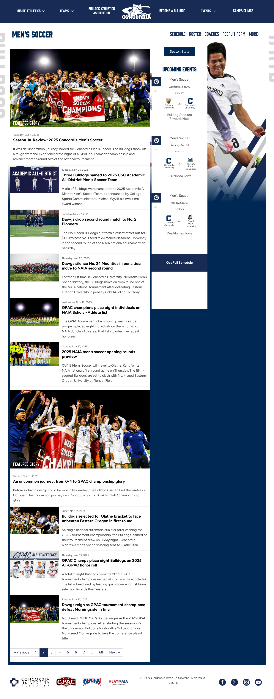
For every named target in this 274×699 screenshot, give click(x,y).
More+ (254, 33)
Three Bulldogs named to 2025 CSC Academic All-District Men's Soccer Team (103, 177)
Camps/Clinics (243, 10)
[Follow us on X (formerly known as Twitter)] (234, 682)
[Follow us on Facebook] (222, 682)
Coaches (212, 33)
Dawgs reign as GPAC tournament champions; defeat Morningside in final (103, 607)
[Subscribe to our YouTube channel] (258, 682)
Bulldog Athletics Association (102, 10)
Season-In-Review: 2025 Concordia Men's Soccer (58, 140)
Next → (114, 652)
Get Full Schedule (179, 263)
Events (206, 10)
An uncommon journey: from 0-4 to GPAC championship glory (69, 481)
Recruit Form (234, 33)
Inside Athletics (29, 10)
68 (101, 652)
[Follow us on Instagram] (246, 682)
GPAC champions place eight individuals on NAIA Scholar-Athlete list (101, 310)
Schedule (177, 33)
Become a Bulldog (172, 10)
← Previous (21, 652)
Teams (64, 10)
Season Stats (179, 51)
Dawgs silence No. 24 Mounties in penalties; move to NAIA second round (101, 265)
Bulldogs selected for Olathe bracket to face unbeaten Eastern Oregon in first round (101, 518)
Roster (195, 33)
